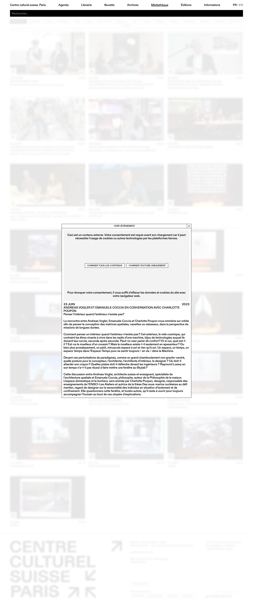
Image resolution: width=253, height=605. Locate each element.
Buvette (109, 5)
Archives (132, 5)
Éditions (186, 5)
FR (235, 5)
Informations (212, 5)
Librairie (86, 5)
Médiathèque (159, 5)
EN (241, 5)
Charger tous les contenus (104, 265)
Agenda (64, 5)
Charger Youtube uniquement (147, 265)
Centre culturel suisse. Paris (28, 5)
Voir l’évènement (124, 226)
